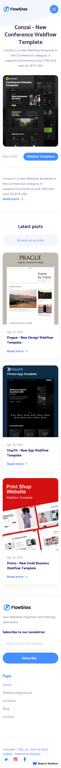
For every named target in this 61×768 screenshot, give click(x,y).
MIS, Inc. (24, 749)
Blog (6, 708)
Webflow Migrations (17, 692)
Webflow (34, 754)
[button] (54, 9)
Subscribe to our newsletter (24, 632)
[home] (15, 9)
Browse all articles (30, 240)
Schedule (9, 700)
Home (7, 684)
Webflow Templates (41, 156)
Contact (8, 716)
